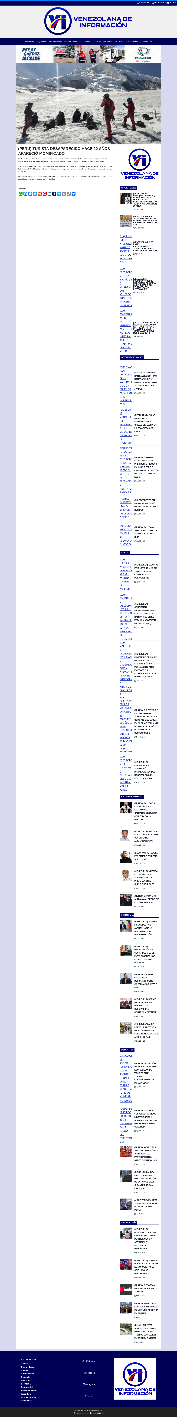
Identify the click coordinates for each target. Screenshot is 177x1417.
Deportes (97, 41)
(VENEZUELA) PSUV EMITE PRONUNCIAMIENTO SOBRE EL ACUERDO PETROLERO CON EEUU (145, 246)
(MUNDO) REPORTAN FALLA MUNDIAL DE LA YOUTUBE (145, 1288)
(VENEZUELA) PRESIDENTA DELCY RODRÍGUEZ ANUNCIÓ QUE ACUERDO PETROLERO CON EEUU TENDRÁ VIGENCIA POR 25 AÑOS (145, 199)
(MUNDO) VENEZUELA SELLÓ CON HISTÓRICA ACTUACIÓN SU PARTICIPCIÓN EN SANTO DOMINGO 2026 (146, 1153)
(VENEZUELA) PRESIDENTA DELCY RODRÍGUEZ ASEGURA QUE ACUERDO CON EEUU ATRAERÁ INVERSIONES (144, 284)
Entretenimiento (110, 41)
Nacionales (29, 41)
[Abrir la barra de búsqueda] (151, 41)
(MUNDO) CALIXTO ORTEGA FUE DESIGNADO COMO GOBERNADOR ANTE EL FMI (146, 981)
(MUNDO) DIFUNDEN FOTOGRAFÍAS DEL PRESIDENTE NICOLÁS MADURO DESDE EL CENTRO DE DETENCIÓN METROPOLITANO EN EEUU (146, 467)
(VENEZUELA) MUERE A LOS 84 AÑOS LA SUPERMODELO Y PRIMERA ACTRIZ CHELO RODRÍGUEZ (145, 877)
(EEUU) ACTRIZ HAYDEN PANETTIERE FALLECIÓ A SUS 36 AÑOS (146, 856)
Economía (77, 41)
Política (87, 41)
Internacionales (55, 41)
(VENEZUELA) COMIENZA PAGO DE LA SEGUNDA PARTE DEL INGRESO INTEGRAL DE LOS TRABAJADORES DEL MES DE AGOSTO (145, 328)
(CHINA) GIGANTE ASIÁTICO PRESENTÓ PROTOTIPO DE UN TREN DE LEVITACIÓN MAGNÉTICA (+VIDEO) (145, 1331)
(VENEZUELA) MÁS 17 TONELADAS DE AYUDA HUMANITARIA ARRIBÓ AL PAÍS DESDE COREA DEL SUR (146, 220)
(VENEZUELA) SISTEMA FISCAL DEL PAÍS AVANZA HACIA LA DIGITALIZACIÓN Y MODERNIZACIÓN (145, 928)
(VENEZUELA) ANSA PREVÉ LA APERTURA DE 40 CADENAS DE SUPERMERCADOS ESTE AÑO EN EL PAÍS (146, 1030)
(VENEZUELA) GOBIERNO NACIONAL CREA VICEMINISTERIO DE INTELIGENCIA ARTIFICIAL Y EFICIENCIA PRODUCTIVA (145, 1239)
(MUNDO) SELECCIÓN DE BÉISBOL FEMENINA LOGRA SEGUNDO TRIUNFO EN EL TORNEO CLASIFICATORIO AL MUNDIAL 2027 (146, 1073)
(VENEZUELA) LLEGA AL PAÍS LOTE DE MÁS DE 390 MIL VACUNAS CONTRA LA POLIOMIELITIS (146, 571)
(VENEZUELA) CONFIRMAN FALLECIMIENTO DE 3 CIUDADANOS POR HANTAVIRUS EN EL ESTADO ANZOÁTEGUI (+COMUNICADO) (145, 614)
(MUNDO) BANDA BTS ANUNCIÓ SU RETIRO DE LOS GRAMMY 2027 (146, 899)
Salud (121, 41)
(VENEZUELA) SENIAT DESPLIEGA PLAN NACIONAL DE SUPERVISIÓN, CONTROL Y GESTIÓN (145, 1005)
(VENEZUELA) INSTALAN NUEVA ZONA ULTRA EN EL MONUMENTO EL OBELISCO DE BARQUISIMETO (146, 1267)
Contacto (144, 41)
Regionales (41, 41)
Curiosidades (132, 41)
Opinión (67, 41)
